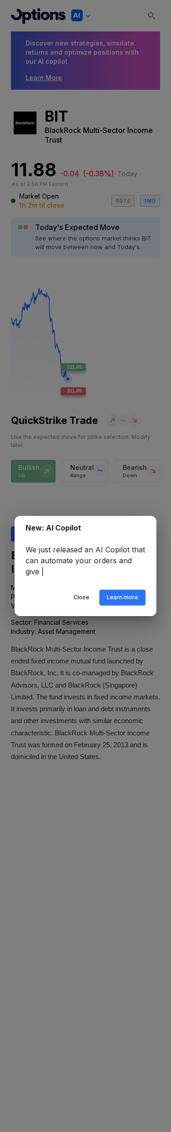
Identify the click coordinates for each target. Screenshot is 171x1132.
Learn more (122, 597)
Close (81, 597)
